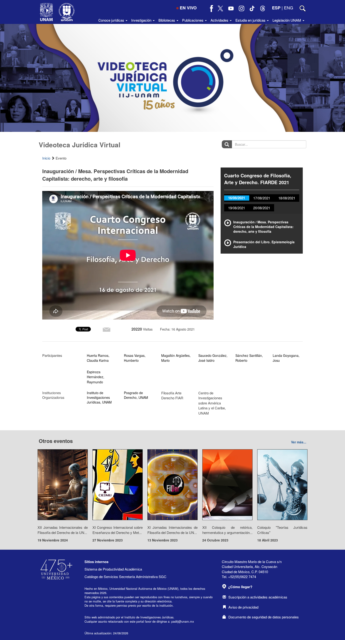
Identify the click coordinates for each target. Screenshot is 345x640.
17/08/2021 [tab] (261, 197)
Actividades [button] (220, 20)
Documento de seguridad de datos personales (263, 616)
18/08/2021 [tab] (286, 197)
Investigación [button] (141, 20)
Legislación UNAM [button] (287, 20)
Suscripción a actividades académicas (257, 596)
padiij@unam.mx (182, 621)
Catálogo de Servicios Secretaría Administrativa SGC (125, 576)
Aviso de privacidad (243, 607)
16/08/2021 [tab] (236, 197)
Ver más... (298, 442)
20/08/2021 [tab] (261, 207)
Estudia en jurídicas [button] (250, 20)
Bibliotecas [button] (167, 20)
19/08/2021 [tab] (236, 207)
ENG (288, 7)
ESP (276, 8)
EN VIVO (188, 8)
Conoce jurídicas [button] (111, 20)
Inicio (46, 158)
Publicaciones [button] (193, 20)
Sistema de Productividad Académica (113, 569)
